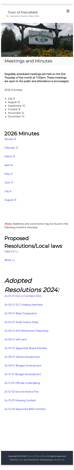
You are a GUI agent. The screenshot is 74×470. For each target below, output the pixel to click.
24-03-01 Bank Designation (20, 313)
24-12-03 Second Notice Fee (21, 391)
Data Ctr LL (11, 251)
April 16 (8, 165)
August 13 (10, 199)
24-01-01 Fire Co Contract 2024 (22, 296)
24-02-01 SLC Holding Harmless (23, 304)
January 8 (10, 139)
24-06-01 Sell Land (15, 339)
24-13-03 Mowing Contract (20, 400)
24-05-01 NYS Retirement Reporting (26, 330)
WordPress (58, 459)
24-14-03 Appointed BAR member (25, 409)
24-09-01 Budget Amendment (22, 365)
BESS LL (9, 260)
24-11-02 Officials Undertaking (22, 383)
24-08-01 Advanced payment (22, 356)
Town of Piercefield (23, 12)
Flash (21, 459)
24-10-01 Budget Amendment (22, 374)
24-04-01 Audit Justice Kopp (21, 322)
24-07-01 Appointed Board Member (25, 348)
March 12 (9, 156)
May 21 (8, 173)
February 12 (11, 147)
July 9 (7, 191)
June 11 (8, 182)
